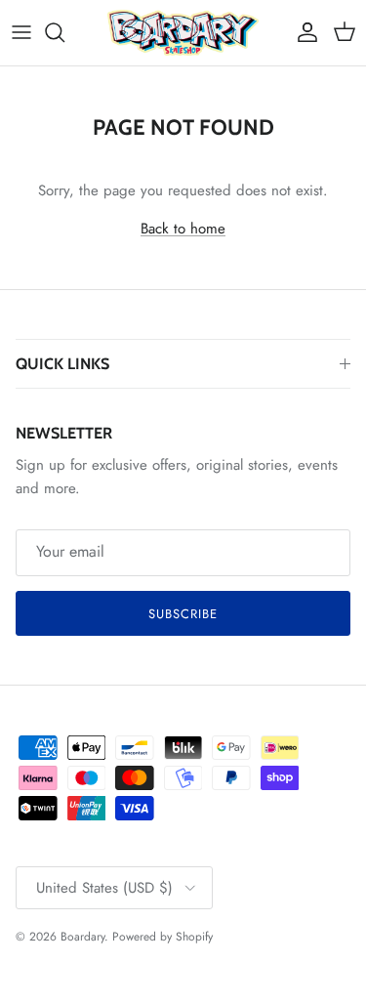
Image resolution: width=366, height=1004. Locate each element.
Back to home (183, 228)
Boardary (82, 936)
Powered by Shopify (162, 936)
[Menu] (21, 32)
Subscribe (183, 614)
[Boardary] (183, 33)
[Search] (64, 32)
